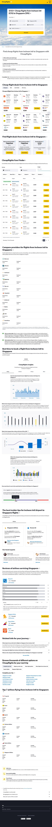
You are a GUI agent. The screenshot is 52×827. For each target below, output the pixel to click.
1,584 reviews (11, 618)
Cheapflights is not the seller (9, 792)
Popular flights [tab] (6, 669)
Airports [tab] (37, 521)
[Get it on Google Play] (23, 819)
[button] (30, 13)
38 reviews (10, 632)
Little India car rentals (30, 680)
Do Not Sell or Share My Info (22, 815)
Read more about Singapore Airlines (13, 541)
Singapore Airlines (12, 614)
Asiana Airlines (11, 621)
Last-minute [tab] (16, 87)
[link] (9, 152)
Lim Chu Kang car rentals (8, 679)
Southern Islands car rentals (31, 679)
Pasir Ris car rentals (6, 684)
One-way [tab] (24, 87)
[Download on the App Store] (28, 819)
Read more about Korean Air (36, 541)
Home (3, 46)
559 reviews (10, 625)
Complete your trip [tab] (7, 666)
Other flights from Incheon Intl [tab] (42, 666)
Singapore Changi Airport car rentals (33, 675)
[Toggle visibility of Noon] (20, 480)
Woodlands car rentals (7, 680)
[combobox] (11, 17)
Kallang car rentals (6, 677)
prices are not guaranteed (28, 788)
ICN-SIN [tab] (26, 359)
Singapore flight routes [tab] (16, 669)
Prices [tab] (8, 371)
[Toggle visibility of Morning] (15, 480)
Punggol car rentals (30, 684)
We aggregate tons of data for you (10, 794)
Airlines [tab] (20, 371)
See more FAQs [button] (26, 655)
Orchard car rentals (30, 677)
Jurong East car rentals (7, 682)
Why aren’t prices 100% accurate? (10, 796)
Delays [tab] (32, 371)
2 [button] (46, 240)
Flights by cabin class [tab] (18, 666)
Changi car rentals (30, 682)
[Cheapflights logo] (6, 2)
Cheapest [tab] (5, 87)
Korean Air (10, 578)
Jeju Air (9, 628)
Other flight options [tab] (29, 666)
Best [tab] (11, 87)
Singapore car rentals (7, 675)
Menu (50, 1)
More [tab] (44, 371)
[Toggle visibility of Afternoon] (25, 480)
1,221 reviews (11, 582)
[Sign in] (47, 2)
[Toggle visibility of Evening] (31, 480)
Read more (5, 562)
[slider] (50, 170)
